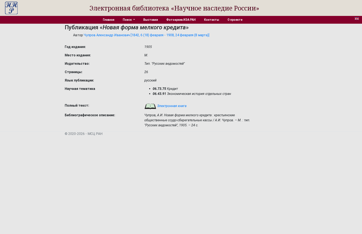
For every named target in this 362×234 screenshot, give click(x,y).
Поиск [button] (127, 19)
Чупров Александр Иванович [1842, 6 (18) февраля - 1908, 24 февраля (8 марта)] (146, 35)
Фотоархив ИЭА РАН (181, 19)
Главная (108, 19)
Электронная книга (171, 106)
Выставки (150, 19)
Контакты (211, 19)
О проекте (235, 19)
